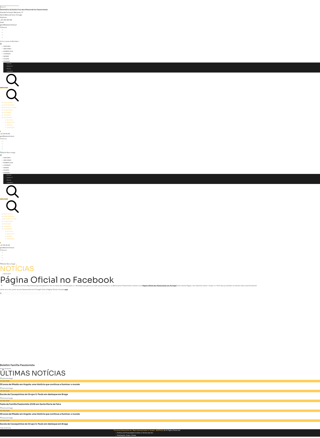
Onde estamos (7, 48)
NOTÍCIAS (17, 268)
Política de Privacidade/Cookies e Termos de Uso (135, 433)
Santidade (6, 56)
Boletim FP (10, 66)
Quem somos (6, 46)
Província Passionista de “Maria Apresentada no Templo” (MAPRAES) (139, 430)
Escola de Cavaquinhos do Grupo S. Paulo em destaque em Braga (34, 394)
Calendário (10, 71)
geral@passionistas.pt (8, 25)
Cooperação (7, 53)
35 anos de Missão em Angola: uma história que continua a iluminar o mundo (40, 384)
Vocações (6, 58)
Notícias (9, 63)
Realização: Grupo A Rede (126, 435)
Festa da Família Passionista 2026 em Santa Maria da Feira (30, 404)
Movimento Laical (8, 51)
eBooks (9, 68)
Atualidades (6, 61)
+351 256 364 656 (6, 20)
